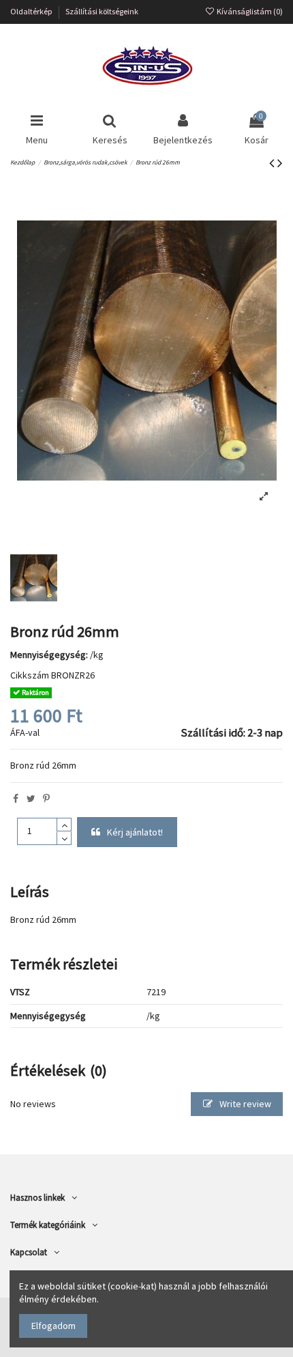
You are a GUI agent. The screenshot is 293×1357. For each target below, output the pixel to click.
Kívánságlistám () (249, 11)
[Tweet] (31, 798)
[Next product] (280, 163)
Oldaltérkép (32, 11)
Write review (244, 1104)
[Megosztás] (15, 798)
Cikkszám (29, 675)
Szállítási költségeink (101, 11)
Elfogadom (53, 1325)
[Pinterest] (46, 798)
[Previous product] (273, 163)
